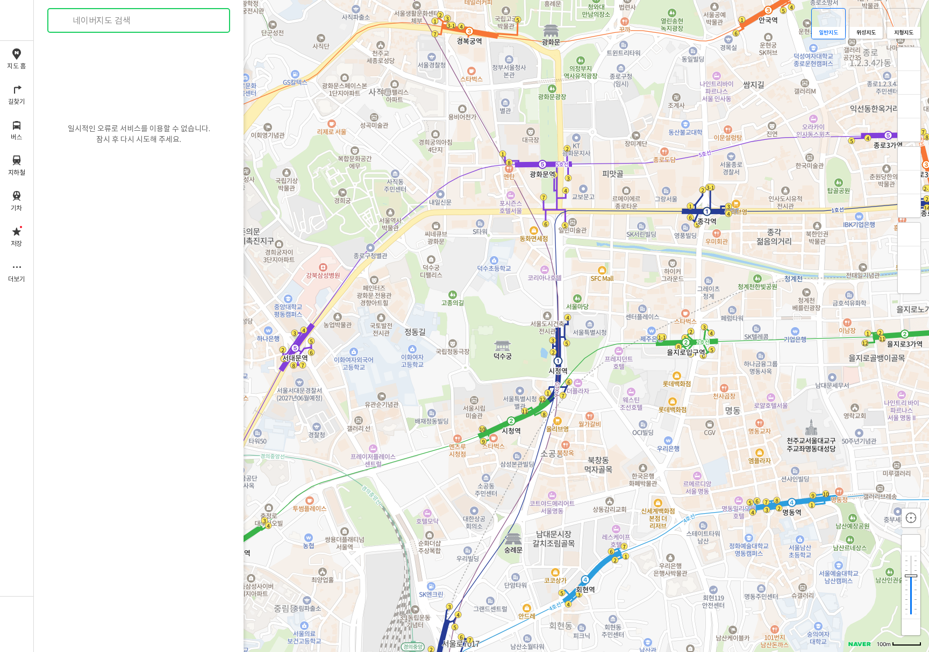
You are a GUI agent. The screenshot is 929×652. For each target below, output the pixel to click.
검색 (63, 20)
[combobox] (139, 20)
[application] (481, 326)
